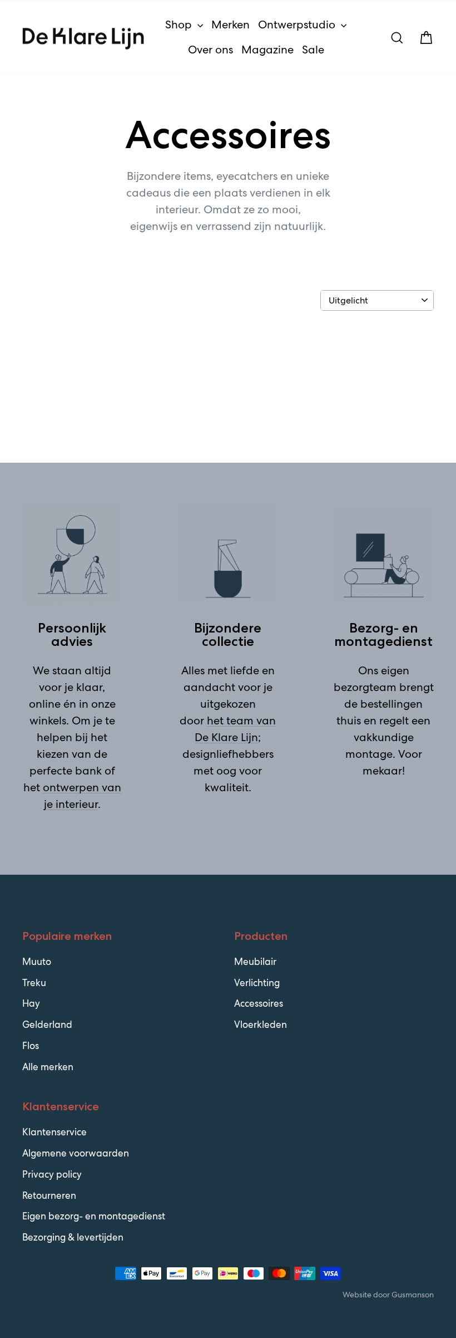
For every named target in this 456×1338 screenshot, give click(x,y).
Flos (30, 1046)
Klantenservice (54, 1132)
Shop (180, 24)
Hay (31, 1003)
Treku (34, 983)
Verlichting (257, 983)
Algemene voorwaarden (75, 1153)
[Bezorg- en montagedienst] (384, 554)
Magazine (267, 49)
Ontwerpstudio (298, 24)
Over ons (210, 49)
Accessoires (258, 1003)
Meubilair (255, 961)
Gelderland (47, 1024)
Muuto (36, 961)
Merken (230, 24)
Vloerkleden (260, 1024)
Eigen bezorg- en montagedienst (93, 1216)
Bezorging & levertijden (72, 1237)
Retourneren (49, 1195)
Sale (313, 49)
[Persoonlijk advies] (72, 554)
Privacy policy (52, 1174)
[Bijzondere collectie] (228, 554)
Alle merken (47, 1067)
